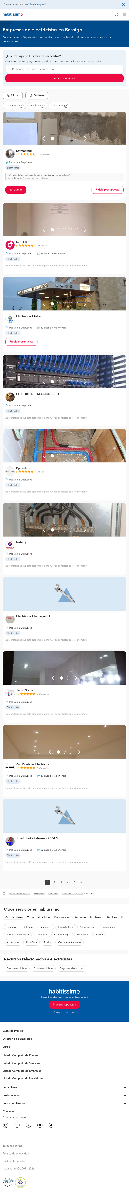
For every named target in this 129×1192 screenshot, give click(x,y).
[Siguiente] (85, 138)
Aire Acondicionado (18, 935)
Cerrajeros (41, 935)
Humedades (108, 927)
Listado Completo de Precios (20, 1055)
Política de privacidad (16, 1153)
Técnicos (112, 917)
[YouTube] (40, 1125)
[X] (29, 1125)
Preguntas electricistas (71, 968)
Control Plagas (62, 935)
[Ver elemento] (52, 138)
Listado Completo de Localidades (23, 1078)
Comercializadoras (38, 917)
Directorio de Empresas (19, 894)
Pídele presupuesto (107, 190)
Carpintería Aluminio (69, 942)
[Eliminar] (21, 106)
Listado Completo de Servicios (21, 1063)
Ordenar (39, 95)
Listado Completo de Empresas (22, 1071)
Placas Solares (65, 927)
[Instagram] (6, 1125)
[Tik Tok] (51, 1125)
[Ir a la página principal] (13, 15)
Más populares (14, 917)
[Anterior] (43, 138)
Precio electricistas (17, 968)
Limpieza (11, 927)
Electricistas (53, 894)
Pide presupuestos (64, 1004)
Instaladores (39, 894)
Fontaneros (83, 935)
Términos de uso (13, 1146)
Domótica (31, 942)
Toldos (47, 942)
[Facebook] (17, 1125)
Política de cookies (14, 1161)
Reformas (80, 917)
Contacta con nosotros (17, 1117)
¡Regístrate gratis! (37, 5)
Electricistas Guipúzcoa (72, 894)
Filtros (14, 95)
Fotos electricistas (43, 968)
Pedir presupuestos (64, 78)
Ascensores (13, 942)
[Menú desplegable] (125, 14)
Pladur (99, 935)
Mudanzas (96, 917)
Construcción (62, 917)
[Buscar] (116, 14)
